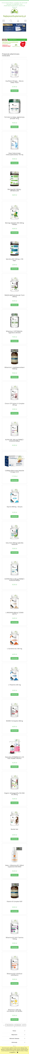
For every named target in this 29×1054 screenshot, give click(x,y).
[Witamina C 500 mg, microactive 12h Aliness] (14, 999)
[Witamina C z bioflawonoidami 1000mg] (14, 356)
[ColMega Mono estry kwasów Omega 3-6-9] (14, 461)
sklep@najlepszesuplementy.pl (11, 5)
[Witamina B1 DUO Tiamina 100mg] (14, 926)
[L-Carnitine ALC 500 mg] (14, 638)
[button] (3, 21)
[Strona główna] (14, 12)
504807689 (16, 4)
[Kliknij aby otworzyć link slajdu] (14, 27)
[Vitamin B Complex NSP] (14, 890)
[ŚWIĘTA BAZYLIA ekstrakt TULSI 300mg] (14, 284)
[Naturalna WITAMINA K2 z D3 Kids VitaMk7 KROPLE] (14, 746)
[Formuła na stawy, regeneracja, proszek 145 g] (14, 106)
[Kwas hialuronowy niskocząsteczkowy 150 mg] (14, 142)
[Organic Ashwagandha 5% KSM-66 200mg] (14, 782)
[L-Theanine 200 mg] (14, 674)
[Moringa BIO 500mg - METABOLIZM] (14, 178)
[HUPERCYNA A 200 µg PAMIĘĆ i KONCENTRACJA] (14, 568)
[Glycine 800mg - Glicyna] (14, 496)
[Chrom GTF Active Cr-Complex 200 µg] (14, 392)
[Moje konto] (18, 21)
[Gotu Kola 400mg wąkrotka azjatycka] (14, 532)
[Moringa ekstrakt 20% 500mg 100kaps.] (14, 212)
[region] (14, 29)
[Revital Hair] (14, 818)
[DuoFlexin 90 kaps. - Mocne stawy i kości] (14, 70)
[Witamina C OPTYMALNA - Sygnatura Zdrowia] (14, 320)
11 (24, 1025)
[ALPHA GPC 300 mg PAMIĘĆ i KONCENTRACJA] (14, 428)
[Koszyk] (25, 20)
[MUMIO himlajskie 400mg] (14, 710)
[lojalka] (14, 43)
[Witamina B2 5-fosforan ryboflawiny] (14, 963)
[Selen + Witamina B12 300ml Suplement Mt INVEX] (14, 854)
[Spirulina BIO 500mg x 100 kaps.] (14, 248)
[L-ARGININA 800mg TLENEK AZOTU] (14, 601)
